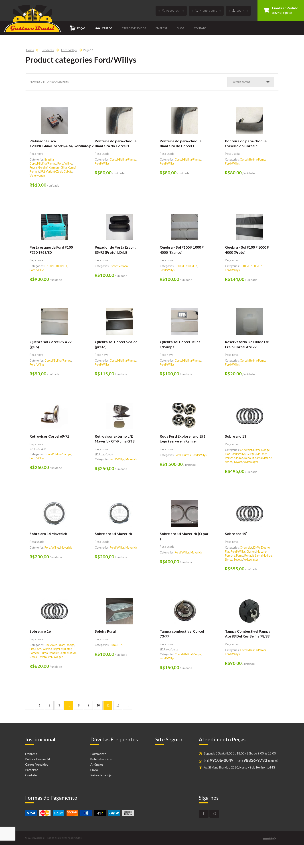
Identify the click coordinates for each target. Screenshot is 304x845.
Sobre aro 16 (40, 631)
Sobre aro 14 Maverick (48, 533)
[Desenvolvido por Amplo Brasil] (271, 839)
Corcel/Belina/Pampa (43, 163)
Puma (239, 458)
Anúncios (96, 764)
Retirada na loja (100, 775)
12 (117, 705)
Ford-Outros (183, 455)
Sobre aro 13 (235, 436)
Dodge (265, 450)
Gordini (43, 167)
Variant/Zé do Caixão (59, 171)
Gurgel (251, 454)
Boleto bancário (101, 759)
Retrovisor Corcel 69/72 (49, 436)
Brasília (49, 159)
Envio (94, 770)
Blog (180, 28)
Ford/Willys (64, 163)
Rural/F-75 (116, 645)
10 (98, 705)
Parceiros (31, 770)
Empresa (161, 28)
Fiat (227, 454)
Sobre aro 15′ (236, 533)
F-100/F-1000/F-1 (56, 266)
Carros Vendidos (36, 764)
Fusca (33, 167)
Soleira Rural (105, 631)
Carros (107, 28)
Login (241, 10)
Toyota (237, 462)
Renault (34, 171)
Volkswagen (37, 175)
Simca (228, 462)
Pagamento (98, 754)
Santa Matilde (263, 458)
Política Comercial (37, 759)
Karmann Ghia (58, 167)
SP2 (42, 171)
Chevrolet (246, 450)
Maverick (131, 459)
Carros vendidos (134, 28)
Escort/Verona (119, 266)
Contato (200, 28)
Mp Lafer (261, 454)
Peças (81, 28)
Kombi (72, 167)
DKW (256, 450)
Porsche (230, 458)
